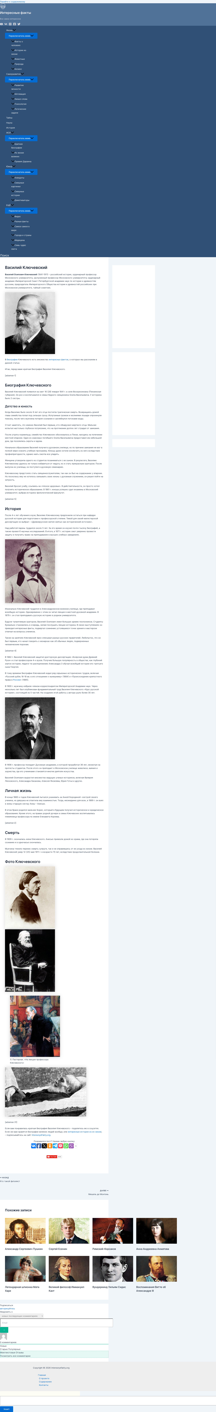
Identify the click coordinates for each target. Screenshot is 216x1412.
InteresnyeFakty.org (41, 1135)
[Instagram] (10, 24)
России (16, 680)
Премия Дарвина (22, 161)
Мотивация (20, 94)
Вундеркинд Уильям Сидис (109, 1287)
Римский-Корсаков (104, 1248)
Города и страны (22, 235)
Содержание (45, 1381)
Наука (9, 122)
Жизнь (9, 30)
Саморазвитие (13, 74)
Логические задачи (18, 111)
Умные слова (20, 99)
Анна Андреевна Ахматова (152, 1248)
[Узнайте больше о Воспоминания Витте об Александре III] (156, 1281)
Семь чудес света (18, 247)
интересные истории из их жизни (85, 1131)
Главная (42, 1375)
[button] (4, 255)
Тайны (9, 117)
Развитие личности (17, 87)
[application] (14, 30)
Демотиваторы (21, 200)
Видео (17, 216)
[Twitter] (19, 24)
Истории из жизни (18, 52)
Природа (18, 64)
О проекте (44, 1378)
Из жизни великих (17, 154)
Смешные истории (17, 193)
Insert (6, 1409)
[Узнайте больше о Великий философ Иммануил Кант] (69, 1281)
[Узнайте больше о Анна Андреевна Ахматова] (156, 1243)
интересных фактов (58, 359)
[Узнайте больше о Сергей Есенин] (69, 1243)
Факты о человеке (17, 43)
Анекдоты (19, 177)
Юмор (9, 166)
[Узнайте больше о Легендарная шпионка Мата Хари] (25, 1281)
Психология (20, 104)
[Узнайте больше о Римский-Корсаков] (112, 1243)
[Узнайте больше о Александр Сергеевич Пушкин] (25, 1243)
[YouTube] (1, 24)
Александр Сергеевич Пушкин (24, 1248)
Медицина (19, 240)
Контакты (43, 1385)
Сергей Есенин (58, 1248)
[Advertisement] (133, 306)
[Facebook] (14, 24)
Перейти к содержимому (12, 1)
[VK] (5, 24)
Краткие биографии (17, 146)
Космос (18, 69)
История (10, 127)
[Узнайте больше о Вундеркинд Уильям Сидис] (112, 1281)
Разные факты (21, 221)
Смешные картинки (17, 184)
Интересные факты (15, 13)
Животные (19, 59)
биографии (12, 359)
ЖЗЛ (8, 132)
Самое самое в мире (20, 228)
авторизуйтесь (7, 1308)
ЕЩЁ (8, 205)
